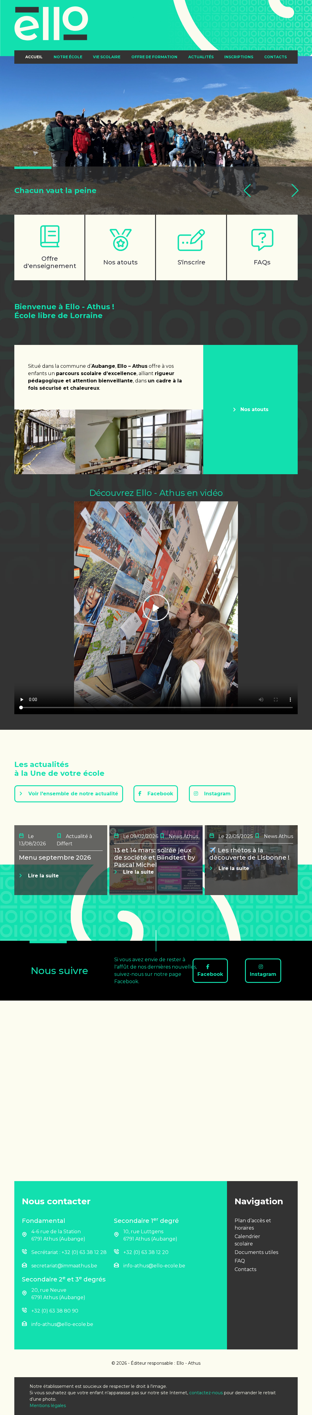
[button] (247, 190)
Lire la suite (43, 876)
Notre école (68, 57)
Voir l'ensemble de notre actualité (72, 794)
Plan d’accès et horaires (253, 1224)
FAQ (240, 1261)
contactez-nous (206, 1392)
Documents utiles (256, 1252)
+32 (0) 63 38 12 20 (145, 1252)
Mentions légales (48, 1405)
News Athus (183, 836)
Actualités (201, 57)
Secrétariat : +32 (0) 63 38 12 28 (69, 1252)
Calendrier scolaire (247, 1240)
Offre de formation (154, 57)
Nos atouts (254, 409)
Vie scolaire (106, 57)
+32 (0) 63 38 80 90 (54, 1311)
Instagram (217, 794)
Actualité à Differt (74, 840)
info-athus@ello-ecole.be (154, 1266)
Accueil (34, 57)
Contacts (275, 57)
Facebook (159, 794)
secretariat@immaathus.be (64, 1266)
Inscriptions (238, 57)
